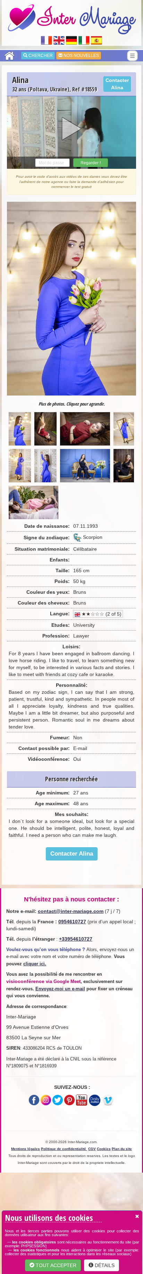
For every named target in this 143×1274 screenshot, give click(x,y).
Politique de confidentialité (64, 1149)
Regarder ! (91, 162)
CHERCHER (40, 55)
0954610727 (72, 921)
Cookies (104, 1149)
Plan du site (122, 1149)
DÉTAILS (104, 1265)
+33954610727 (75, 939)
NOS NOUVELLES (80, 55)
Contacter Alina (117, 83)
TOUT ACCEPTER (55, 1265)
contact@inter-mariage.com (70, 911)
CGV (92, 1149)
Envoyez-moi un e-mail (60, 988)
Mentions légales (25, 1149)
